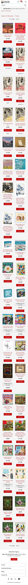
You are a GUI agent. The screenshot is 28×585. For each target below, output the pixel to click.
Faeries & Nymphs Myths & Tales (7, 512)
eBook (7, 103)
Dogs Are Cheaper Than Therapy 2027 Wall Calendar (20, 458)
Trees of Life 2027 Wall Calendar (7, 35)
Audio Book (7, 68)
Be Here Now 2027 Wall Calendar (7, 275)
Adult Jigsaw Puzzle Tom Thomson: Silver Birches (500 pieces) (8, 172)
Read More (7, 41)
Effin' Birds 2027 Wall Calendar (8, 481)
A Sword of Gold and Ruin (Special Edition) (20, 124)
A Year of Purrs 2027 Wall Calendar (8, 149)
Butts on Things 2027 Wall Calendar (20, 326)
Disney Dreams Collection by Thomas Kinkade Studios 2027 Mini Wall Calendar (8, 434)
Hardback (20, 104)
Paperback (20, 73)
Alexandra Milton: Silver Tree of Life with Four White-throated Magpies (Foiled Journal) (20, 201)
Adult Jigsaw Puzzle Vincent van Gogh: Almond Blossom (20, 172)
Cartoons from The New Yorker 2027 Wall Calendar (7, 354)
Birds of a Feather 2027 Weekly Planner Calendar (20, 278)
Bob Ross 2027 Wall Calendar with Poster (8, 326)
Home (2, 10)
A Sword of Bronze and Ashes (20, 64)
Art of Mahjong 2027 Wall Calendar (20, 253)
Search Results (8, 10)
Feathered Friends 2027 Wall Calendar (20, 535)
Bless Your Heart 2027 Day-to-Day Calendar (8, 301)
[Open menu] (26, 2)
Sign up (14, 559)
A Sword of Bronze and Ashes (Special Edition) (20, 94)
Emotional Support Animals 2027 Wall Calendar (20, 482)
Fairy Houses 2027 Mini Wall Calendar (20, 509)
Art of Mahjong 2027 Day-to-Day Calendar (8, 250)
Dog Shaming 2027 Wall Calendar (7, 457)
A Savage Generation (8, 59)
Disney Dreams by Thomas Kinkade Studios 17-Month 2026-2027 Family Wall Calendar (20, 408)
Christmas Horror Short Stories (8, 380)
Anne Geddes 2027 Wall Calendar (20, 225)
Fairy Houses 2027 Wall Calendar (7, 535)
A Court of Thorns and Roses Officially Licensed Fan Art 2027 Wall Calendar (20, 37)
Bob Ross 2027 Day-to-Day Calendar (20, 300)
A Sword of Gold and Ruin (8, 124)
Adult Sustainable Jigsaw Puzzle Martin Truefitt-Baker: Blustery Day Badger (8, 196)
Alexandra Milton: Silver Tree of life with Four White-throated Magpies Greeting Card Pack (8, 229)
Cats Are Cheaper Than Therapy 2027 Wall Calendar (20, 354)
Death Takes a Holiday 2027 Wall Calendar (8, 407)
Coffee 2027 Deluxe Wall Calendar (20, 375)
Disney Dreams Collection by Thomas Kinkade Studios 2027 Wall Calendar (20, 434)
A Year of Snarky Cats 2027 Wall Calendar (20, 149)
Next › (17, 19)
